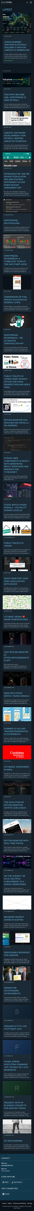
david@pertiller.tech (7, 1165)
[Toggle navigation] (31, 2)
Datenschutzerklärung (19, 1203)
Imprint (10, 1203)
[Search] (27, 2)
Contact (4, 1203)
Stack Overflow (18, 1182)
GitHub (6, 1182)
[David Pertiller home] (13, 2)
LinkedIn (7, 1194)
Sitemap (29, 1203)
